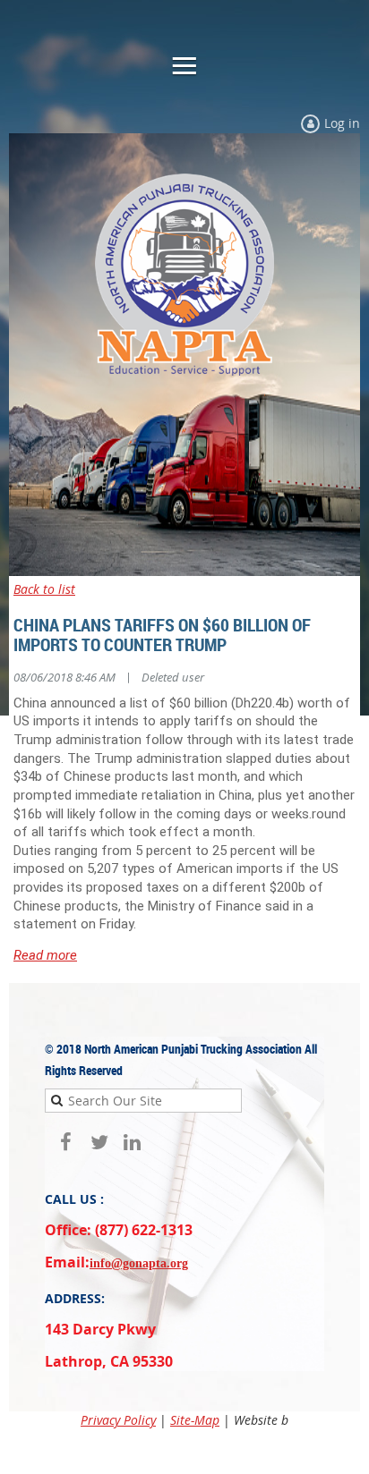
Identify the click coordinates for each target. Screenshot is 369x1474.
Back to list (44, 588)
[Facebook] (66, 1143)
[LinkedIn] (132, 1143)
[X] (99, 1143)
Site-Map (194, 1419)
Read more (45, 955)
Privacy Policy (118, 1419)
